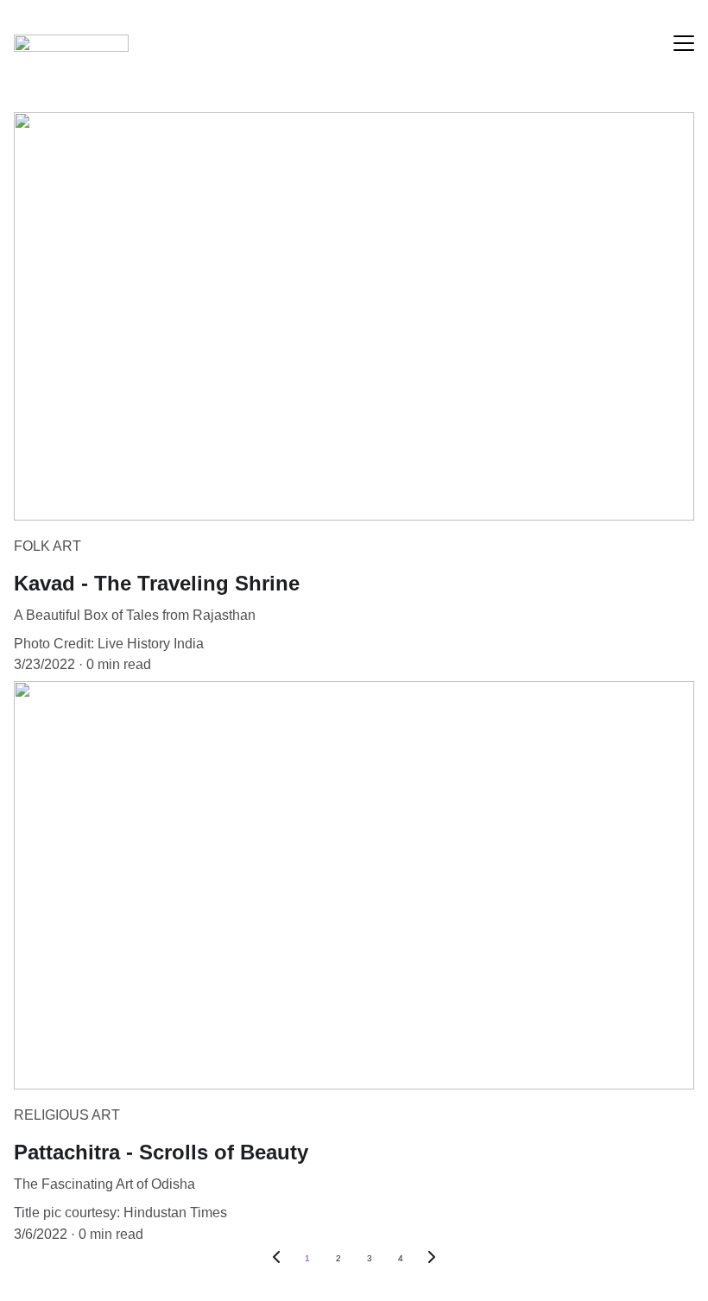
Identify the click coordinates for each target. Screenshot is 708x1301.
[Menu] (683, 43)
